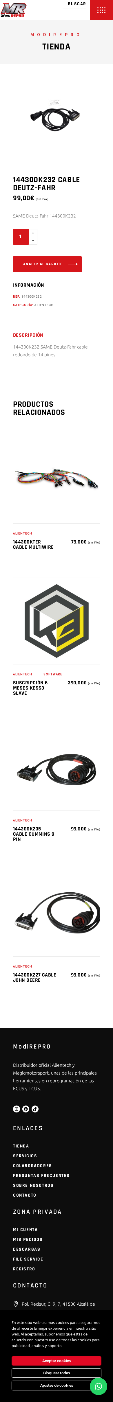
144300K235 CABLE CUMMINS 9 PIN (33, 834)
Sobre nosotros (33, 1185)
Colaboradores (32, 1166)
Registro (24, 1269)
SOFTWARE (52, 674)
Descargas (26, 1249)
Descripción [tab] (28, 335)
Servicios (25, 1156)
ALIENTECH (43, 305)
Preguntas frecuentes (41, 1176)
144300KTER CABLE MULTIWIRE (33, 544)
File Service (28, 1259)
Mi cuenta (25, 1230)
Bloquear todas (56, 1373)
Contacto (25, 1195)
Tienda (21, 1146)
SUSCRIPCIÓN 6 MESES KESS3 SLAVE (30, 688)
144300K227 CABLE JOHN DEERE (34, 977)
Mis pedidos (28, 1240)
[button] (98, 1386)
